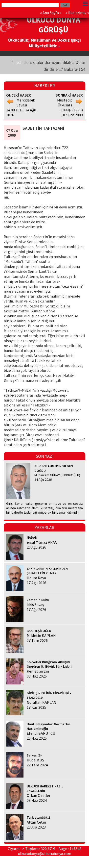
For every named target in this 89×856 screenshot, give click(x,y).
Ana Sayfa (51, 12)
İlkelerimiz (77, 12)
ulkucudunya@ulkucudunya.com (44, 853)
